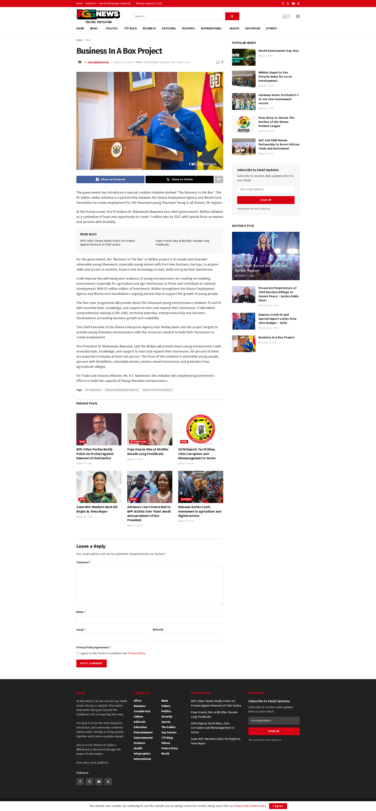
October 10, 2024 (269, 305)
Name (81, 612)
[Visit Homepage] (98, 16)
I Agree (278, 806)
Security (166, 716)
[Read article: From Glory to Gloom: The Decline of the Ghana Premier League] (244, 124)
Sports (166, 722)
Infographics (142, 753)
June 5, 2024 (266, 56)
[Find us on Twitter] (288, 3)
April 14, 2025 (136, 525)
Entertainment (143, 732)
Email (81, 630)
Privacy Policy (136, 653)
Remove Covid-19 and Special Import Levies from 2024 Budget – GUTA (277, 319)
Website (158, 629)
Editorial (169, 28)
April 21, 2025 (136, 459)
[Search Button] (232, 16)
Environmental (143, 737)
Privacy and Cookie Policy (250, 806)
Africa (137, 700)
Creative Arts (142, 711)
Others (271, 28)
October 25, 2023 (269, 328)
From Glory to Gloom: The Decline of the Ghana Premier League (276, 122)
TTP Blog (130, 28)
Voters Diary (169, 748)
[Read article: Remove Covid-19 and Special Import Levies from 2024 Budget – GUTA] (244, 321)
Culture (138, 716)
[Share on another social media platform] (219, 179)
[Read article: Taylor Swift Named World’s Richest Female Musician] (266, 256)
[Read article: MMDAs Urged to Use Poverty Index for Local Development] (244, 79)
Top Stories (151, 62)
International (211, 28)
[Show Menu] (298, 16)
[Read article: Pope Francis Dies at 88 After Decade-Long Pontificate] (149, 429)
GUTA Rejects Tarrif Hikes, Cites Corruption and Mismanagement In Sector (197, 454)
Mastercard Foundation (157, 390)
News (94, 28)
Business (149, 28)
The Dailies (168, 727)
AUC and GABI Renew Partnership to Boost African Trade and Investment (278, 144)
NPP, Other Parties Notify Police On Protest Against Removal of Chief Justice (95, 454)
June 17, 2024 (267, 86)
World (165, 753)
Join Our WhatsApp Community (115, 3)
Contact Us (91, 3)
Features (188, 28)
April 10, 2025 (187, 521)
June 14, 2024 (267, 108)
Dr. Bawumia (93, 390)
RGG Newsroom (98, 62)
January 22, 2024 (123, 62)
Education (252, 28)
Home (80, 28)
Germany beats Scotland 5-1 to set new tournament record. (278, 99)
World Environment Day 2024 (278, 51)
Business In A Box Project (276, 337)
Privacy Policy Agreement (94, 647)
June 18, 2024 (267, 131)
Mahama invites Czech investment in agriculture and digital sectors (199, 511)
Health (234, 28)
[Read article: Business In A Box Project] (244, 343)
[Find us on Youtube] (293, 3)
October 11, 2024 (245, 276)
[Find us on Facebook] (283, 3)
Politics (112, 28)
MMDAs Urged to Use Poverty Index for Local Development (275, 76)
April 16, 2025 (187, 463)
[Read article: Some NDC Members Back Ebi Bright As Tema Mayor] (98, 487)
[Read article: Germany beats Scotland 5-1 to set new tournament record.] (244, 101)
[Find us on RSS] (298, 3)
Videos (165, 743)
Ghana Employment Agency (122, 390)
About (79, 3)
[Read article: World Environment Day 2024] (244, 57)
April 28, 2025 (85, 463)
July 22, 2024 (266, 153)
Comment (83, 562)
